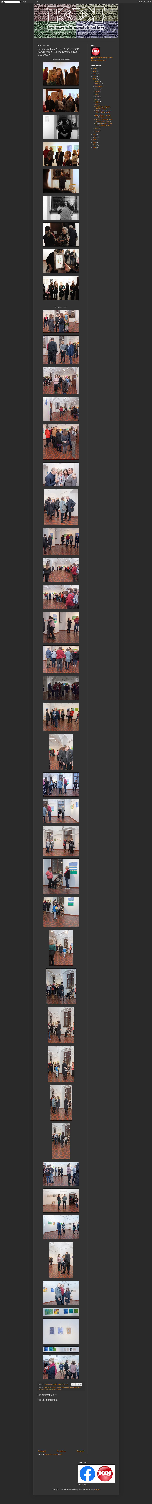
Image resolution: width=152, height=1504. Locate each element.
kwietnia (97, 102)
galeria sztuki (65, 1387)
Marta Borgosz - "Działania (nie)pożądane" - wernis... (102, 116)
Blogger (97, 1489)
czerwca (97, 97)
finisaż (45, 1387)
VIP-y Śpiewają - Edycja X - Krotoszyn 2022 (102, 107)
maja (96, 99)
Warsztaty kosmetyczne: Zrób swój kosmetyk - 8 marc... (103, 120)
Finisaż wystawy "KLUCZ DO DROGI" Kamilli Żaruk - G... (103, 124)
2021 (94, 134)
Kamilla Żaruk (73, 1387)
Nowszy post (42, 1451)
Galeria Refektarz (56, 1387)
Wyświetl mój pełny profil (98, 60)
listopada (97, 84)
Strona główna (61, 1451)
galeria (49, 1387)
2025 (94, 71)
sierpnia (97, 91)
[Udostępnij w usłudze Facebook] (79, 1384)
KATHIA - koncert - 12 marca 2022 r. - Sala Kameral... (102, 111)
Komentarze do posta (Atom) (53, 1454)
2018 (94, 142)
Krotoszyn (41, 1389)
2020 (94, 137)
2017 (94, 145)
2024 (94, 74)
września (97, 89)
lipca (96, 94)
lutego (97, 128)
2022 (94, 79)
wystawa (58, 1389)
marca (97, 104)
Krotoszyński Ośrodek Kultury (102, 57)
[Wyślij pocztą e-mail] (72, 1384)
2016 (94, 147)
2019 (94, 139)
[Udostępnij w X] (76, 1384)
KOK (79, 1387)
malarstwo (47, 1389)
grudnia (97, 81)
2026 (94, 68)
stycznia (97, 131)
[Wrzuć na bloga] (74, 1384)
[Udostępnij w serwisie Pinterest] (81, 1384)
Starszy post (80, 1451)
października (99, 86)
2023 (94, 76)
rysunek (53, 1389)
